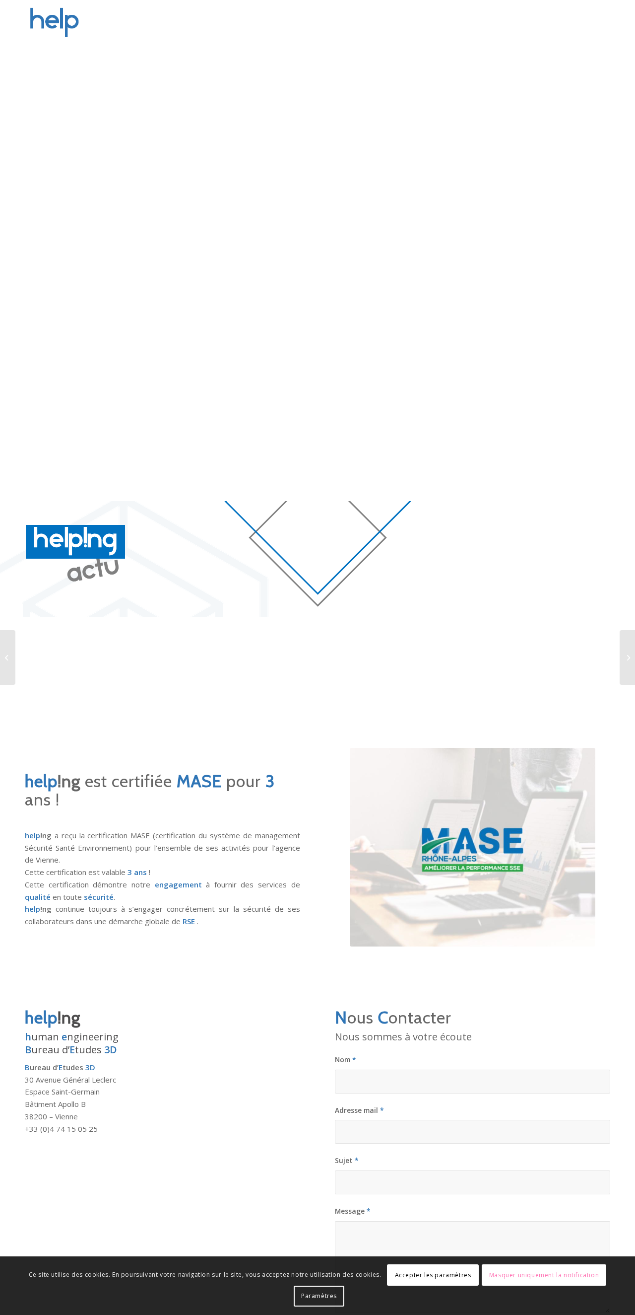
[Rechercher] (564, 22)
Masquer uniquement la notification (544, 1275)
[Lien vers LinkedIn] (602, 21)
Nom (345, 1059)
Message (353, 1211)
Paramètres (319, 1296)
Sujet (347, 1160)
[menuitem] (380, 22)
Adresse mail (359, 1110)
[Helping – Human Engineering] (72, 22)
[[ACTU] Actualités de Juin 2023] (7, 657)
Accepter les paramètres (433, 1275)
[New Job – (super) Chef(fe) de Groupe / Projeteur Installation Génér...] (627, 657)
